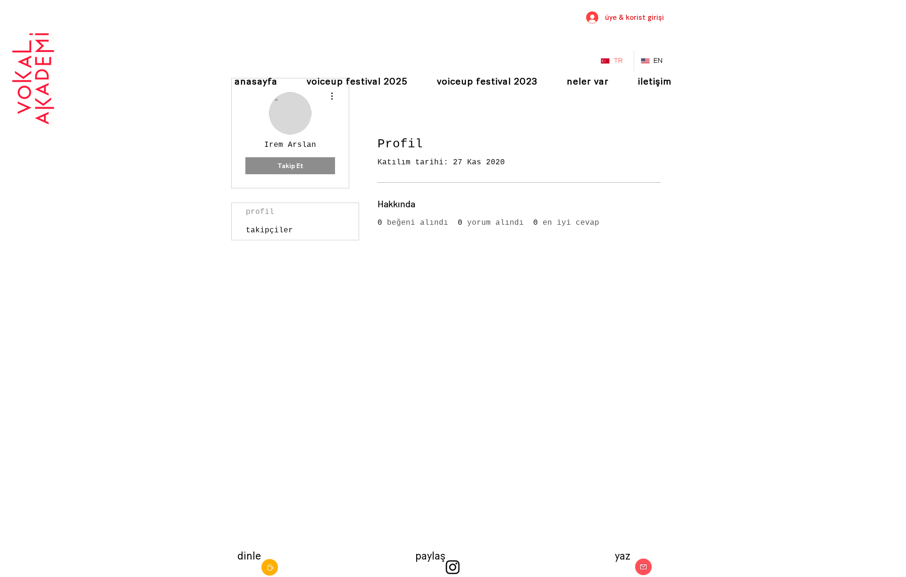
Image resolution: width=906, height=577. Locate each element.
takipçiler (269, 230)
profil (260, 212)
